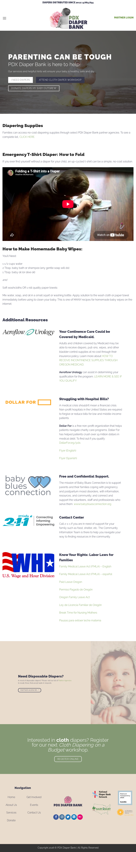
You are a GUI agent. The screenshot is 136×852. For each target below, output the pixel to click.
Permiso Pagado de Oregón (76, 589)
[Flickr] (80, 817)
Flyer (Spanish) (68, 458)
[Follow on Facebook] (56, 817)
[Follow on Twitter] (68, 817)
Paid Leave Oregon (70, 581)
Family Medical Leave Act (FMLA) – (85, 574)
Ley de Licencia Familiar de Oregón (80, 605)
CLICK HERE (26, 136)
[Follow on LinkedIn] (74, 817)
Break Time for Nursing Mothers (78, 612)
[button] (4, 18)
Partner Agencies (65, 680)
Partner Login (124, 17)
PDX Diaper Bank (66, 847)
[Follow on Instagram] (62, 817)
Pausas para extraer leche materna (80, 620)
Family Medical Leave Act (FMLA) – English (85, 566)
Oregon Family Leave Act (74, 597)
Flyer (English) (67, 450)
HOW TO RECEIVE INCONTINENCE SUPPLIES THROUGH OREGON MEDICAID (88, 360)
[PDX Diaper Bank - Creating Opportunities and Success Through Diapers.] (68, 18)
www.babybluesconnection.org (93, 504)
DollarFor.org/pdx (69, 442)
